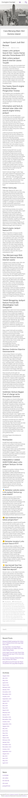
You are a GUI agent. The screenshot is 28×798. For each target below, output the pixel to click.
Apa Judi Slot (18, 603)
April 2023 (5, 763)
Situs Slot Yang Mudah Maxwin (13, 617)
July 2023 (5, 756)
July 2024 (5, 728)
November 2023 (7, 747)
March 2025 (6, 710)
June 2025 (5, 705)
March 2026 (6, 685)
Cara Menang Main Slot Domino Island (12, 608)
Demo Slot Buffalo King (13, 613)
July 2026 (5, 678)
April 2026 (5, 682)
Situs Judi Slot (7, 601)
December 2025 (7, 692)
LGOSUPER (5, 775)
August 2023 (6, 753)
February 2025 (6, 712)
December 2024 (7, 717)
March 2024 (6, 737)
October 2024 (6, 721)
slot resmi (5, 783)
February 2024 (6, 740)
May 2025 (5, 708)
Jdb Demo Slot (9, 616)
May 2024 (5, 733)
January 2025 (6, 714)
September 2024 (7, 724)
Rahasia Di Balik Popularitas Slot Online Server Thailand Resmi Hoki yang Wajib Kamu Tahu (13, 643)
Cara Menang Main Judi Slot (17, 606)
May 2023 (5, 760)
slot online (5, 778)
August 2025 (6, 701)
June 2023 (5, 758)
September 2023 (7, 751)
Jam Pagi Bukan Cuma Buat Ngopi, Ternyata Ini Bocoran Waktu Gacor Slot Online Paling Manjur (13, 648)
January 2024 (6, 742)
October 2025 (6, 696)
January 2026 (6, 689)
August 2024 (6, 726)
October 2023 (6, 749)
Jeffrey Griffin (16, 47)
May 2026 (5, 680)
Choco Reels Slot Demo (16, 609)
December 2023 (7, 744)
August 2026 (6, 676)
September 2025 (7, 698)
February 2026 (6, 687)
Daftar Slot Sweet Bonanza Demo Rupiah (12, 611)
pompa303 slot (6, 786)
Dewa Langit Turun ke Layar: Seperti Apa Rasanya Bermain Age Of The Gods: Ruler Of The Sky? (13, 654)
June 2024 (5, 731)
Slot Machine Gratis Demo (16, 619)
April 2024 (5, 735)
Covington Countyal (8, 2)
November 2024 (7, 719)
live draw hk (6, 780)
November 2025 (7, 694)
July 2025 (5, 703)
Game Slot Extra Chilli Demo (12, 614)
